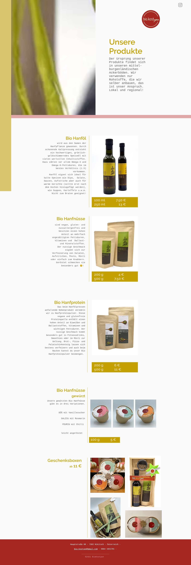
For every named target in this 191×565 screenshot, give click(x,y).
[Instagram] (180, 5)
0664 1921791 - (109, 549)
